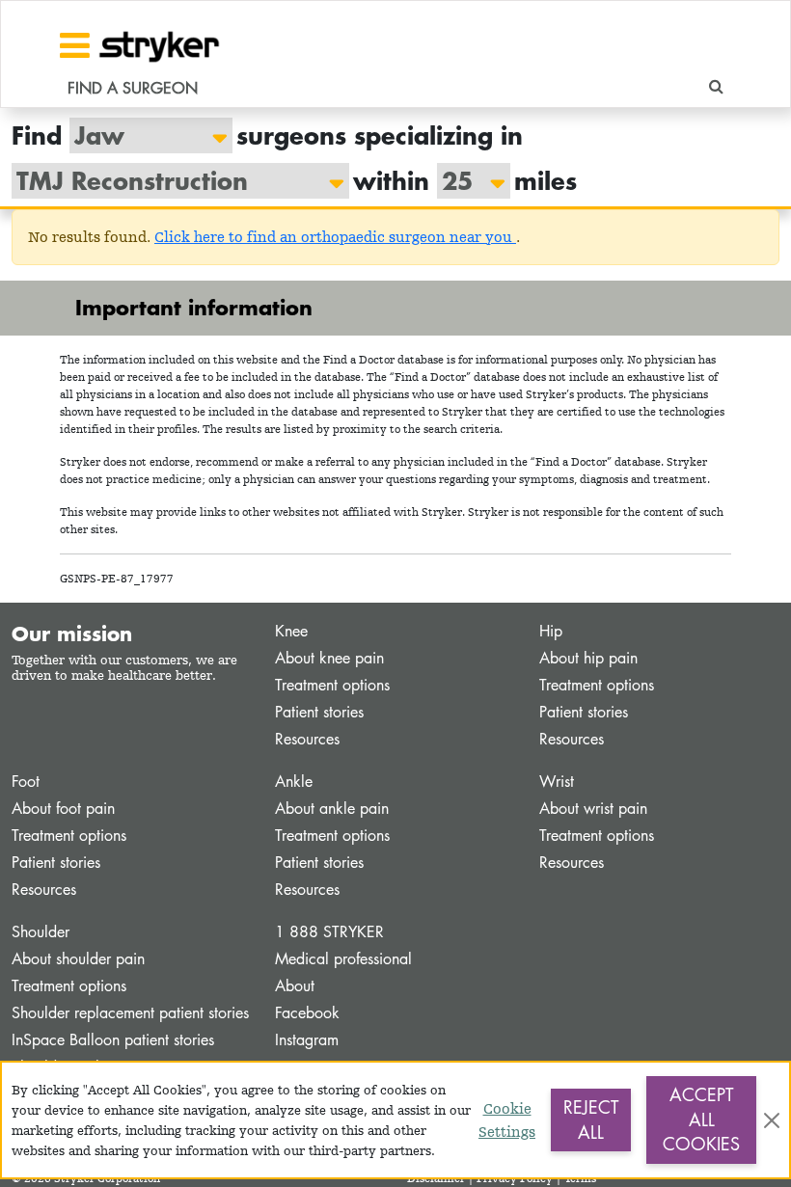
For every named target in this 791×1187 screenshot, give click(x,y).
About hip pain (588, 658)
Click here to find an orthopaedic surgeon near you (335, 237)
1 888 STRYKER (329, 932)
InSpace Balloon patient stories (113, 1040)
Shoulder (40, 932)
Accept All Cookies (701, 1119)
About (294, 986)
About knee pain (329, 658)
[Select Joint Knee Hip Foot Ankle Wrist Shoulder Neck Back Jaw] (141, 135)
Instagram (307, 1040)
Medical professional (343, 959)
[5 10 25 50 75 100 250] (464, 181)
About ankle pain (332, 808)
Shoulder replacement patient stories (130, 1013)
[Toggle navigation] (75, 45)
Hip (550, 631)
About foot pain (63, 808)
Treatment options (332, 685)
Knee (291, 631)
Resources (307, 739)
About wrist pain (593, 808)
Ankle (294, 781)
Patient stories (319, 712)
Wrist (556, 781)
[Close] (771, 1120)
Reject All (590, 1119)
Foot (26, 781)
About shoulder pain (78, 959)
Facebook (307, 1013)
